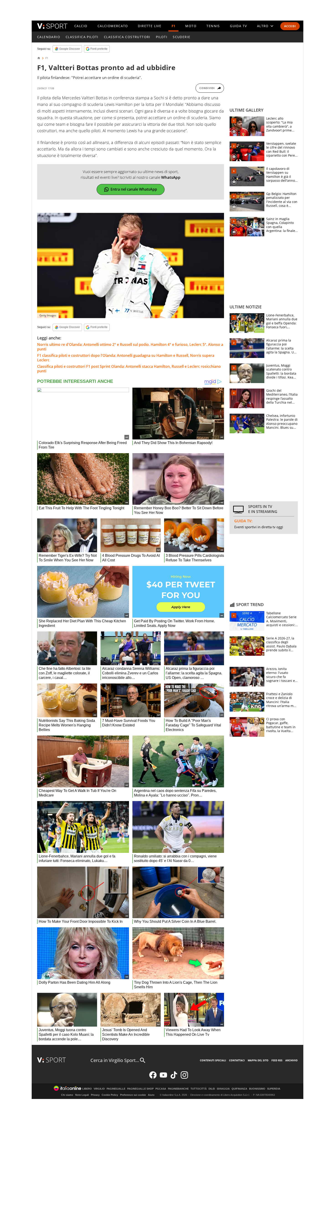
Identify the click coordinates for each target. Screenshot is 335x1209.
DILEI (212, 1089)
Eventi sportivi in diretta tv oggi (258, 527)
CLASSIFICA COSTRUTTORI (127, 37)
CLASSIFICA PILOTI (82, 37)
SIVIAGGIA (223, 1089)
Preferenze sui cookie (133, 1094)
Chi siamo (67, 1094)
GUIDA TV (238, 26)
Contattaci (237, 1060)
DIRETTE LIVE (149, 26)
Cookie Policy (110, 1094)
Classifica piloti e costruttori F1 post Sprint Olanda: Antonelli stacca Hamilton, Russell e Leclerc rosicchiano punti (129, 368)
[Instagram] (184, 1078)
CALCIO (80, 26)
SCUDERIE (181, 37)
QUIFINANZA (239, 1089)
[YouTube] (163, 1078)
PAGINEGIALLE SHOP (140, 1089)
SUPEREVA (273, 1089)
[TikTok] (174, 1078)
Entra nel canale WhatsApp (134, 189)
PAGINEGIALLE (116, 1089)
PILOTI (161, 37)
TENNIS (213, 26)
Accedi (290, 26)
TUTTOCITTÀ (199, 1089)
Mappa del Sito (258, 1060)
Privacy (95, 1094)
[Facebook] (153, 1078)
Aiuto (151, 1094)
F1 (173, 26)
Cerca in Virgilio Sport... (114, 1060)
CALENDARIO (48, 37)
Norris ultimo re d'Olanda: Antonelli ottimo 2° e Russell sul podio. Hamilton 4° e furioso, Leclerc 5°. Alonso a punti (130, 347)
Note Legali (82, 1094)
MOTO (190, 26)
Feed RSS (276, 1060)
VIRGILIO (99, 1089)
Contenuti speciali (213, 1060)
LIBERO (87, 1089)
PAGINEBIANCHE (178, 1089)
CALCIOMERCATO (113, 26)
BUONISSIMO (257, 1089)
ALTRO (263, 26)
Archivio (291, 1060)
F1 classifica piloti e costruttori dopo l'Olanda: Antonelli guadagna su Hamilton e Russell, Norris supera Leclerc (125, 358)
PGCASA (160, 1089)
